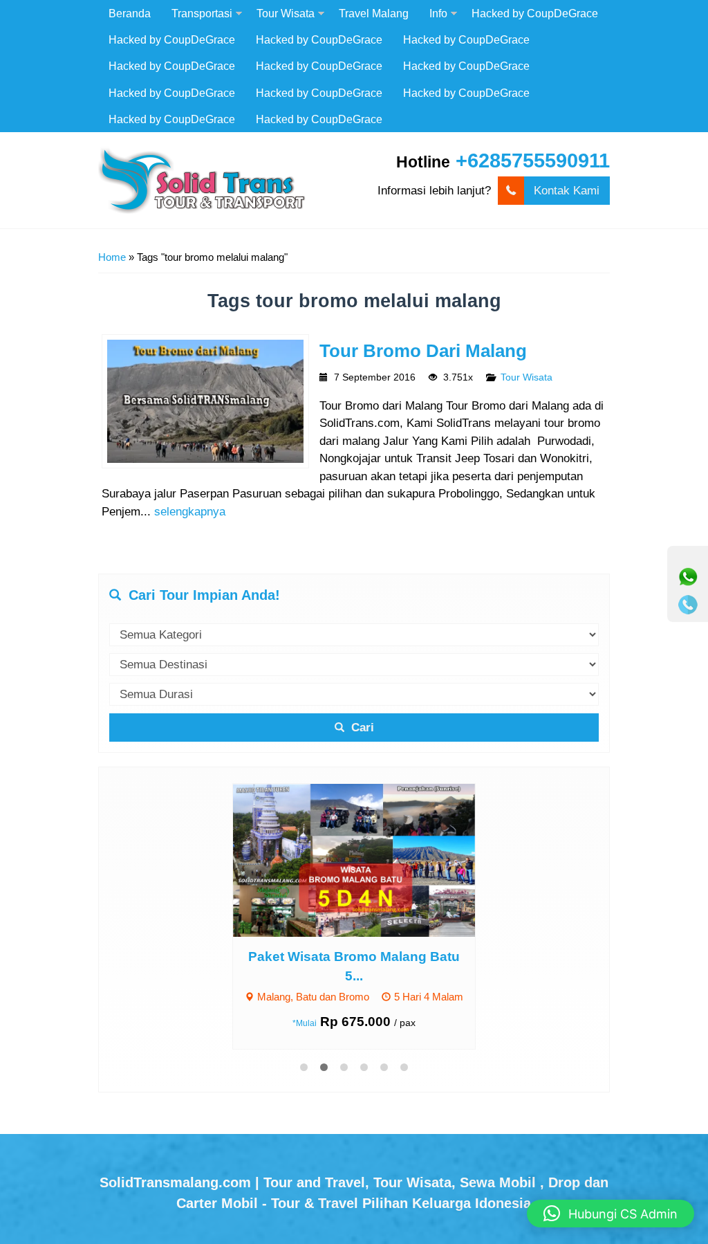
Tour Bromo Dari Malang (423, 350)
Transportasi (201, 13)
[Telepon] (688, 604)
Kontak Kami (566, 190)
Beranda (130, 13)
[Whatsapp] (688, 577)
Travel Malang (374, 13)
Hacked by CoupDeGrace (535, 13)
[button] (610, 1213)
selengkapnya (189, 511)
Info (438, 13)
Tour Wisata (286, 13)
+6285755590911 (533, 160)
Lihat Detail (367, 859)
